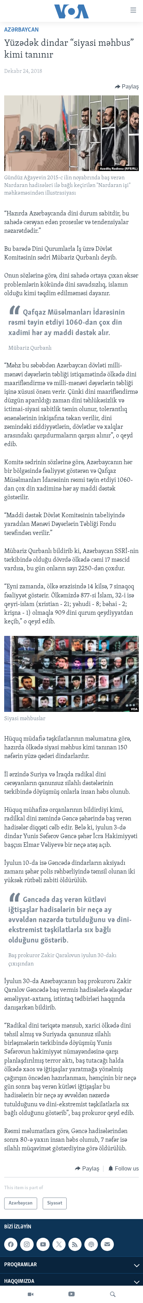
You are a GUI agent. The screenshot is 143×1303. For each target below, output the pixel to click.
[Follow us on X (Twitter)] (59, 1244)
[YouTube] (71, 1294)
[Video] (30, 1294)
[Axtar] (112, 1294)
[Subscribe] (107, 1244)
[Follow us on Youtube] (43, 1244)
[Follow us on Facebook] (10, 1244)
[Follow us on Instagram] (26, 1244)
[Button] (127, 86)
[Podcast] (91, 1244)
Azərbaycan (21, 30)
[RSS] (75, 1244)
